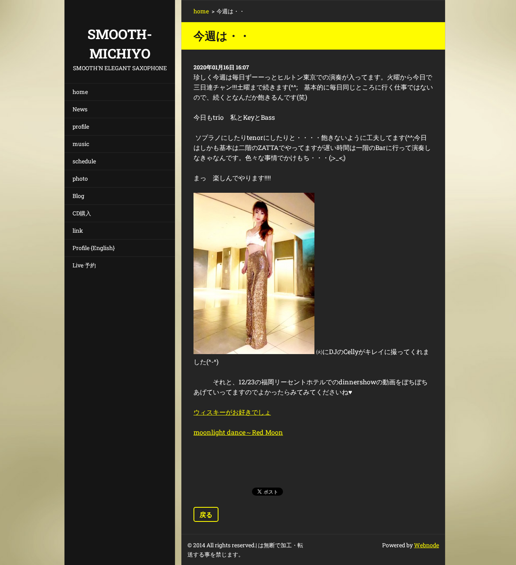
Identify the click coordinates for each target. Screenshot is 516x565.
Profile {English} (94, 248)
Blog (78, 196)
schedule (84, 161)
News (80, 109)
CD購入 (82, 213)
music (81, 144)
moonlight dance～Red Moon (238, 432)
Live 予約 (84, 265)
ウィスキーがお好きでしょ (232, 412)
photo (80, 178)
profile (81, 126)
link (78, 230)
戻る (206, 514)
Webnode (426, 545)
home (80, 92)
